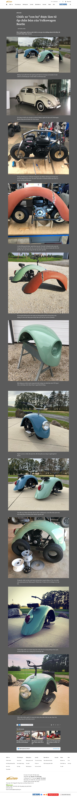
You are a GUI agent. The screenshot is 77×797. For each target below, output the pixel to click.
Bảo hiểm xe (37, 4)
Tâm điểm (8, 769)
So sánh (27, 763)
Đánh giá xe (25, 4)
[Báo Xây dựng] (63, 4)
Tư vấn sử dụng (38, 760)
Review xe (62, 760)
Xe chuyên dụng (20, 763)
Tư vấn (61, 766)
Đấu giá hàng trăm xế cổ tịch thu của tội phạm (23, 741)
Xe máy (18, 766)
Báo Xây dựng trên (24, 724)
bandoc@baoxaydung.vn (15, 789)
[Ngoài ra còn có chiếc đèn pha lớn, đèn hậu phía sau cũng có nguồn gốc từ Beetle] (38, 421)
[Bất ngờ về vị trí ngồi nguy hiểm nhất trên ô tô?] (38, 735)
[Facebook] (42, 795)
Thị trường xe (18, 4)
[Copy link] (59, 725)
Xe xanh (44, 4)
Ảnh (54, 4)
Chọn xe (36, 763)
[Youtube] (44, 795)
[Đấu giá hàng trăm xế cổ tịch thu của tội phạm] (23, 735)
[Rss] (46, 794)
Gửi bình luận (56, 748)
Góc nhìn (8, 766)
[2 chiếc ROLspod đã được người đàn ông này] (38, 213)
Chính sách (8, 760)
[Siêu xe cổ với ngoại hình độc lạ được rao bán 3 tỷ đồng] (53, 735)
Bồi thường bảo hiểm (48, 763)
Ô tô (69, 760)
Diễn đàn (19, 12)
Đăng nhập (69, 1)
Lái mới (31, 4)
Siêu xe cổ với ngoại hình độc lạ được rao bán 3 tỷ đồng (53, 742)
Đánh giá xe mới (29, 760)
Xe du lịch (19, 760)
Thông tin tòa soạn (53, 794)
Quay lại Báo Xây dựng (66, 794)
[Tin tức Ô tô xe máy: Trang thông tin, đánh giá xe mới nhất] (9, 1)
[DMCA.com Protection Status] (9, 785)
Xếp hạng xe (28, 766)
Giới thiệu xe (63, 763)
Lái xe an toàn (38, 766)
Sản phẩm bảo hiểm (48, 760)
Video (49, 4)
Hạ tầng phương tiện (10, 763)
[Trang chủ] (6, 4)
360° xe (11, 4)
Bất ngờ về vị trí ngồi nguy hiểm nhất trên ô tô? (38, 742)
